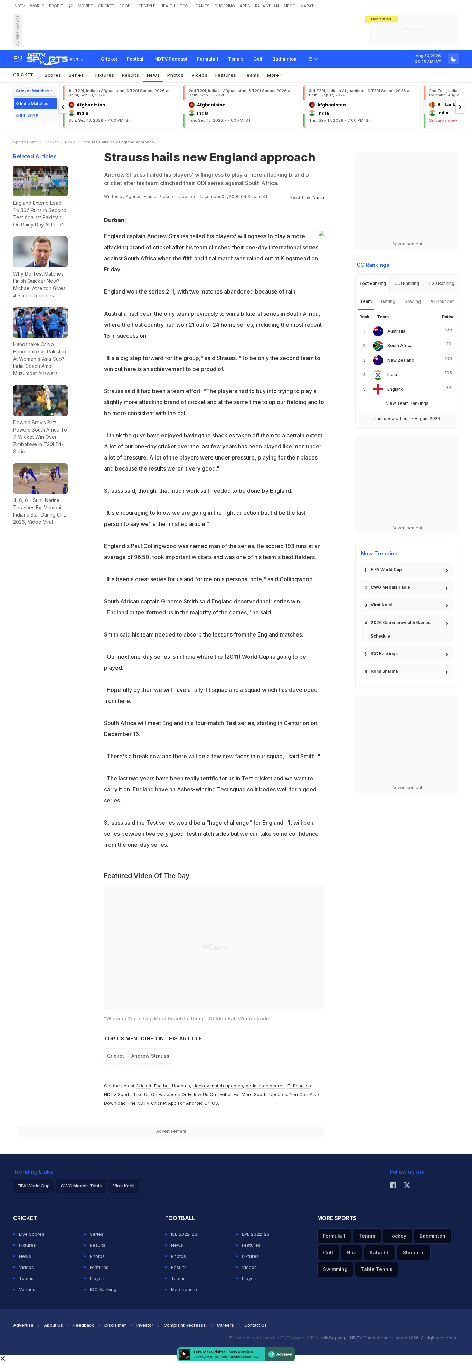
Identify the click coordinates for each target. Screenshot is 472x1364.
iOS (214, 1103)
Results (130, 75)
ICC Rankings (384, 653)
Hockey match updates (218, 1085)
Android (194, 1103)
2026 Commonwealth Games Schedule (401, 629)
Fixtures (104, 75)
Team (366, 301)
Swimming (335, 1269)
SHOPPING (225, 5)
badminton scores (265, 1085)
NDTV (20, 5)
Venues (27, 1289)
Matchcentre (185, 1289)
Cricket (109, 59)
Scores (53, 75)
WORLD (37, 5)
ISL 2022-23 (184, 1234)
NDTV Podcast (170, 59)
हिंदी (70, 5)
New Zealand (400, 360)
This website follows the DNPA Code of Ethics (276, 1337)
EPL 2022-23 (256, 1234)
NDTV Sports (118, 1094)
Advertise (23, 1325)
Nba (352, 1252)
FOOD (125, 5)
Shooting (414, 1252)
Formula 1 (207, 59)
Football (136, 59)
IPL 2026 (29, 115)
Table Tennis (377, 1269)
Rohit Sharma (384, 671)
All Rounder (442, 301)
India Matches (34, 103)
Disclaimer (115, 1325)
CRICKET (106, 5)
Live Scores (31, 1234)
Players (98, 1278)
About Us (53, 1325)
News (153, 75)
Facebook (169, 1094)
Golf (258, 59)
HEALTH (167, 5)
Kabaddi (380, 1252)
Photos (175, 75)
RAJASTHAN (267, 5)
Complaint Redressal (185, 1325)
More (274, 75)
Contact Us (255, 1325)
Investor (144, 1325)
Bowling (413, 301)
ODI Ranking (406, 283)
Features (225, 75)
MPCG (289, 5)
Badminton (284, 59)
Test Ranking (372, 283)
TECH (185, 5)
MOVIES (85, 5)
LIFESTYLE (145, 5)
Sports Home (25, 142)
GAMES (202, 5)
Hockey (397, 1236)
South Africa (400, 345)
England (395, 389)
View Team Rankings (407, 403)
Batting (388, 301)
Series (77, 75)
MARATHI (309, 5)
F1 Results (298, 1085)
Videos (199, 75)
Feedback (83, 1325)
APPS (245, 5)
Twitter (224, 1094)
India (392, 374)
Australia (396, 331)
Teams (251, 75)
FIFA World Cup (386, 569)
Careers (225, 1325)
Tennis (236, 59)
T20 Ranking (441, 283)
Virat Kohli (381, 604)
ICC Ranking (103, 1289)
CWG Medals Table (390, 587)
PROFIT (56, 5)
